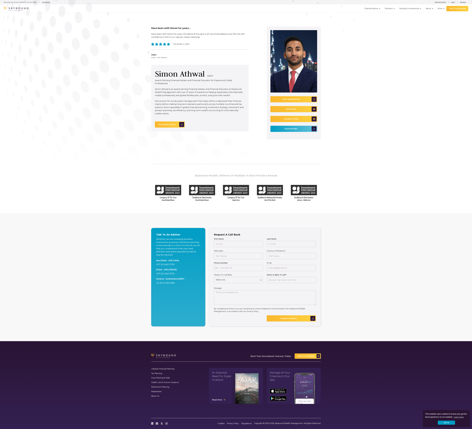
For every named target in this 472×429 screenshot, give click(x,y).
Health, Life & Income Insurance (165, 382)
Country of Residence (276, 251)
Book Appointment (291, 99)
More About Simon (167, 124)
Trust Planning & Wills (160, 378)
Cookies (221, 423)
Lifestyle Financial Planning (162, 369)
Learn (453, 2)
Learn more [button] (459, 417)
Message (218, 288)
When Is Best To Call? (276, 275)
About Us (155, 396)
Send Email (291, 109)
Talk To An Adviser (457, 8)
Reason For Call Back (223, 275)
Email (269, 263)
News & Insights (440, 2)
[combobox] (217, 268)
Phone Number (221, 263)
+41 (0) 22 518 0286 (165, 283)
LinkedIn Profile (291, 119)
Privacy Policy (252, 311)
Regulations (246, 423)
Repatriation (156, 391)
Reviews (463, 2)
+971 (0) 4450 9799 (165, 264)
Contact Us (46, 2)
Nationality (218, 251)
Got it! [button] (446, 423)
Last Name (271, 239)
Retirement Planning (160, 387)
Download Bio (291, 129)
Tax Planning (156, 373)
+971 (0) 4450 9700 (165, 274)
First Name (219, 239)
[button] (372, 8)
